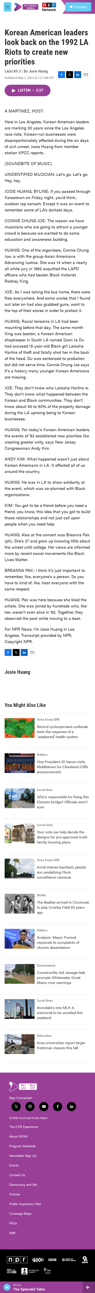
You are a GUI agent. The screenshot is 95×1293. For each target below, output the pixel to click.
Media (41, 895)
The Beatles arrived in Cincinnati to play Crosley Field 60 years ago (63, 907)
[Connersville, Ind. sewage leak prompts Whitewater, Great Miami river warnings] (20, 974)
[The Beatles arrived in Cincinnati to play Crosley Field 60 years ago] (20, 904)
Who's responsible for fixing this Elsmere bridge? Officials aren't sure (63, 802)
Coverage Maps (20, 1213)
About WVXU (18, 1136)
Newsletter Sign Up (22, 1156)
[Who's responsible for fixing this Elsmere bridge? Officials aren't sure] (20, 798)
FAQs (13, 1223)
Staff (12, 1233)
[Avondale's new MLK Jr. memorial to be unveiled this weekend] (20, 1009)
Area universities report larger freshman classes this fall (61, 1045)
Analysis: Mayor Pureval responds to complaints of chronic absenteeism (58, 942)
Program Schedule (22, 1146)
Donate (80, 7)
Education (44, 1036)
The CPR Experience (23, 1127)
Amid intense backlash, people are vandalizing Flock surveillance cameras (61, 872)
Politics (42, 755)
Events (14, 1165)
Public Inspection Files (25, 1204)
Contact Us (17, 1175)
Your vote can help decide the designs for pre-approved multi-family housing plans (63, 837)
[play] (7, 1287)
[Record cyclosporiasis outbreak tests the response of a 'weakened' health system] (20, 728)
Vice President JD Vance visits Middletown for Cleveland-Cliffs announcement (62, 766)
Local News (45, 790)
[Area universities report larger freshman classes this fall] (20, 1044)
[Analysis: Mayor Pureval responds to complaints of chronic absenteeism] (20, 939)
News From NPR (48, 720)
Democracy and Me (23, 1184)
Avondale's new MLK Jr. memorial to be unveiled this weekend (60, 1012)
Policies (14, 1194)
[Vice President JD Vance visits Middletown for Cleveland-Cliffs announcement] (20, 763)
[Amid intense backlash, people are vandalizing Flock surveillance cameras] (20, 868)
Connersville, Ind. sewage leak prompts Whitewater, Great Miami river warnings (61, 977)
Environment (46, 965)
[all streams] (89, 1287)
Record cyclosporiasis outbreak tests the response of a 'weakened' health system (62, 731)
